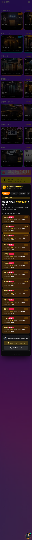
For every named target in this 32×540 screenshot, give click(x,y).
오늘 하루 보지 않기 (16, 354)
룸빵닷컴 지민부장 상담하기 (17, 343)
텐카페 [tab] (6, 193)
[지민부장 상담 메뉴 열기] (28, 535)
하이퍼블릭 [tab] (22, 193)
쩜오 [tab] (14, 193)
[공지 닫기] (28, 193)
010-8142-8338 (17, 347)
